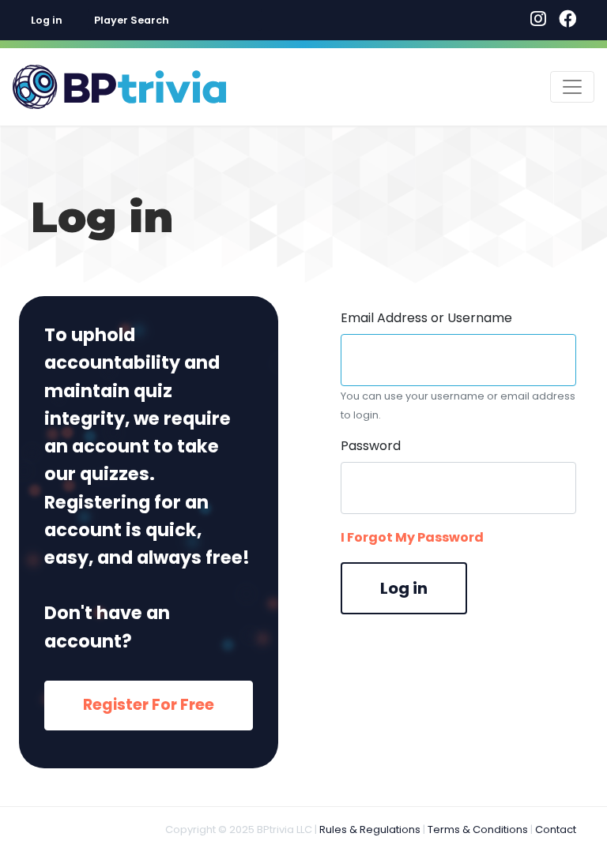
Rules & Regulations (369, 829)
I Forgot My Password (412, 537)
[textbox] (175, 20)
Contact (555, 829)
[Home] (119, 87)
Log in (46, 20)
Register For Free (148, 704)
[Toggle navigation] (572, 87)
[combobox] (175, 20)
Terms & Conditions (478, 829)
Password (371, 446)
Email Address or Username (426, 318)
